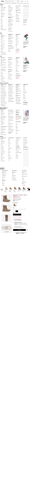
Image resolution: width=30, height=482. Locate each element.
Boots (1, 39)
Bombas (17, 127)
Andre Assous (17, 139)
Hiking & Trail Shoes (3, 92)
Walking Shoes (10, 43)
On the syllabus (26, 117)
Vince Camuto (2, 160)
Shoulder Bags (2, 122)
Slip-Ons (2, 51)
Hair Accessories (10, 120)
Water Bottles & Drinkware (10, 133)
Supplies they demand (25, 66)
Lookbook (24, 3)
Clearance (24, 24)
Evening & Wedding (10, 117)
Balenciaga (17, 140)
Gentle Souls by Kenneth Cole (18, 147)
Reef (1, 156)
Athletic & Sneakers (3, 7)
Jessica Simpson (3, 151)
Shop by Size (3, 57)
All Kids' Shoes (3, 69)
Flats (1, 17)
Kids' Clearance (24, 170)
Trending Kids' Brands (18, 58)
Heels (1, 19)
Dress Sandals (10, 10)
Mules (1, 22)
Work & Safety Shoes (3, 29)
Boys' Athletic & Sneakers (18, 89)
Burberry (17, 143)
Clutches (2, 114)
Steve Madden (2, 157)
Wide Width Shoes (3, 52)
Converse (17, 62)
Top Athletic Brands (11, 137)
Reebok (9, 152)
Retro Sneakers (3, 98)
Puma (16, 68)
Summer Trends (18, 21)
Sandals (2, 25)
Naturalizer (2, 154)
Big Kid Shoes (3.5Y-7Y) (3, 65)
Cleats (1, 75)
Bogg (16, 126)
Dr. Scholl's (2, 147)
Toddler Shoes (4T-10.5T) (3, 61)
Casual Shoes (2, 10)
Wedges (2, 28)
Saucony (9, 155)
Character (2, 73)
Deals (23, 183)
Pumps (1, 23)
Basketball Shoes (18, 97)
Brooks (17, 39)
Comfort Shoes (3, 13)
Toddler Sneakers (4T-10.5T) (18, 91)
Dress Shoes (2, 14)
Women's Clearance (5, 170)
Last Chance (24, 185)
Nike (16, 45)
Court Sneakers (10, 19)
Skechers (17, 70)
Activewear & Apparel (11, 111)
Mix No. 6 (24, 145)
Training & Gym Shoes (4, 102)
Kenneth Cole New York (18, 149)
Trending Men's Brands (18, 35)
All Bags (2, 110)
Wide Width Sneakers (3, 105)
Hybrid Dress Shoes (10, 48)
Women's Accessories (17, 114)
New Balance (17, 65)
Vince (16, 158)
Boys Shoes (10, 69)
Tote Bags (2, 124)
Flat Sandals (9, 11)
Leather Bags (2, 119)
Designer (2, 45)
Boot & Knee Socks (3, 129)
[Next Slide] (29, 189)
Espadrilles (2, 16)
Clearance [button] (27, 3)
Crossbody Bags (3, 116)
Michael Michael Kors (18, 152)
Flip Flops (9, 13)
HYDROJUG (17, 130)
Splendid (17, 155)
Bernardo (17, 142)
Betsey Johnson (3, 141)
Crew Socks (2, 130)
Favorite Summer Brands (3, 138)
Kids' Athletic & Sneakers (18, 85)
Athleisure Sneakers (3, 86)
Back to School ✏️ (14, 3)
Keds (9, 145)
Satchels (2, 121)
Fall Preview (17, 15)
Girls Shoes (10, 57)
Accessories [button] (18, 3)
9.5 (27, 13)
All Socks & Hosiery (4, 126)
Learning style (25, 42)
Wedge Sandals (10, 14)
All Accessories (10, 110)
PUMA (24, 95)
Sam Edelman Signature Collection (26, 147)
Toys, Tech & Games (11, 129)
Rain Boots (2, 48)
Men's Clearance (14, 170)
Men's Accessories (18, 116)
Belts (9, 114)
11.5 (24, 17)
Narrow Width (25, 19)
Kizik (9, 146)
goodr (16, 129)
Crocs (16, 42)
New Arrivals (17, 50)
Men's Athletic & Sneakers (10, 85)
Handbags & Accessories (3, 180)
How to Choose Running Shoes (25, 102)
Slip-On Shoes (10, 67)
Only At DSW (25, 137)
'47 (16, 123)
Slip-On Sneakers (10, 24)
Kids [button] (5, 3)
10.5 (25, 15)
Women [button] (1, 3)
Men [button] (3, 3)
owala (16, 133)
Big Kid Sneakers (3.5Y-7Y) (18, 95)
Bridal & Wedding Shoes (18, 11)
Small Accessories (10, 126)
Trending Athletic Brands (25, 85)
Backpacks (2, 111)
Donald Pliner (17, 145)
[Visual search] (18, 1)
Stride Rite (17, 71)
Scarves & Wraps (10, 123)
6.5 (27, 9)
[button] (27, 230)
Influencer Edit (18, 18)
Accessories (17, 49)
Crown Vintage (25, 142)
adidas (16, 36)
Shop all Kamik (15, 195)
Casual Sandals (10, 7)
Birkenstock (17, 61)
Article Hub (17, 7)
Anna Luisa (24, 139)
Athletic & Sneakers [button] (8, 3)
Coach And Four (25, 140)
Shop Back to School (25, 47)
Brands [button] (22, 3)
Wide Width (25, 20)
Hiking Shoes (2, 46)
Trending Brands (18, 121)
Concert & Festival (18, 12)
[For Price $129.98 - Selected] (15, 204)
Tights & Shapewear (3, 134)
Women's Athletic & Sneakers (3, 85)
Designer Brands (18, 137)
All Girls (23, 179)
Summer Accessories (17, 112)
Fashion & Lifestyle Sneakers (10, 21)
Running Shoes (10, 40)
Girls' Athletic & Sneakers (18, 87)
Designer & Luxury (10, 116)
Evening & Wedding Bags (3, 118)
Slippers (2, 26)
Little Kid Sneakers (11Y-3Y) (18, 93)
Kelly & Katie (25, 143)
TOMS (1, 159)
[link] (6, 190)
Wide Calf (24, 22)
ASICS (9, 140)
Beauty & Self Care (10, 113)
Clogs (1, 11)
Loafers (2, 20)
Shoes (2, 5)
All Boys (23, 178)
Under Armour (10, 158)
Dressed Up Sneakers (11, 46)
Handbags (9, 29)
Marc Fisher (2, 153)
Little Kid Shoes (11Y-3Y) (3, 63)
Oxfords (9, 51)
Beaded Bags (2, 113)
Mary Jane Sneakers (3, 95)
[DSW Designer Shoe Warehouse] (2, 1)
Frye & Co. (2, 150)
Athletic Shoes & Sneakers (10, 17)
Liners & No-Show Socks (3, 132)
